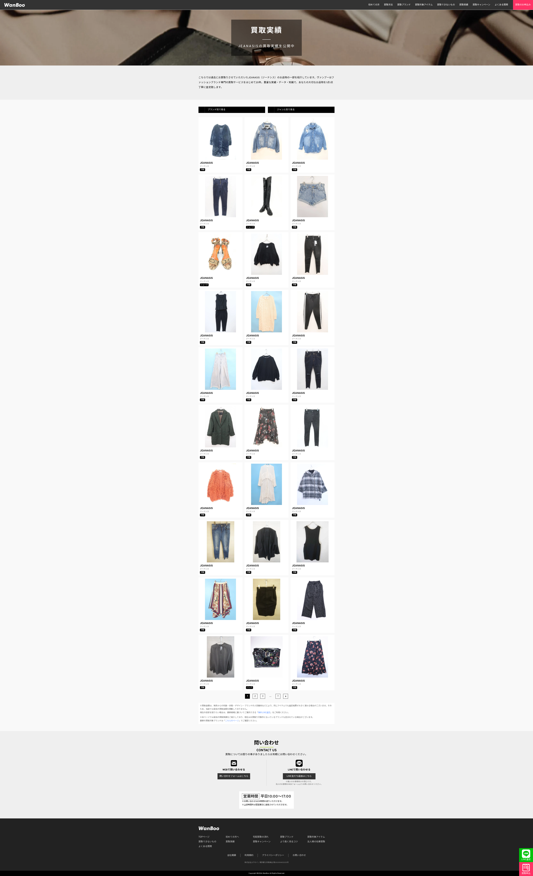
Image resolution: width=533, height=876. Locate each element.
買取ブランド (404, 4)
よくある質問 (501, 4)
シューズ (250, 227)
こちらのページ (232, 721)
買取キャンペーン (481, 4)
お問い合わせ (299, 855)
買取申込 (526, 873)
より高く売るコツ (289, 841)
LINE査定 (526, 859)
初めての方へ (232, 837)
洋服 (202, 170)
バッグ (249, 687)
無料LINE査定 (264, 712)
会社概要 (231, 855)
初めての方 (373, 4)
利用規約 (249, 855)
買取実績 (463, 4)
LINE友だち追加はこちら (299, 776)
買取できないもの (446, 4)
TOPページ (203, 837)
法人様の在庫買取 (316, 841)
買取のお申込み (523, 4)
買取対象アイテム (424, 4)
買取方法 (388, 4)
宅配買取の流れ (260, 837)
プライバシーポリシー (273, 855)
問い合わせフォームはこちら (233, 776)
